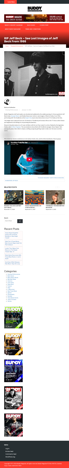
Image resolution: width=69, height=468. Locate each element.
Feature (10, 286)
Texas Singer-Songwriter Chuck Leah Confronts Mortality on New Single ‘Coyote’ (11, 235)
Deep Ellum (11, 284)
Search (6, 218)
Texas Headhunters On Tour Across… (12, 206)
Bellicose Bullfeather (9, 107)
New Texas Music (12, 291)
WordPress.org (10, 457)
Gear (9, 287)
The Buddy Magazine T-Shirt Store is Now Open (51, 177)
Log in (7, 448)
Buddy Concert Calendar (13, 25)
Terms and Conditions (33, 29)
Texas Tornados (12, 299)
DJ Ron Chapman (16, 127)
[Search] (20, 221)
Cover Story (44, 25)
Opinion (10, 293)
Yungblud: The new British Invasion (34, 206)
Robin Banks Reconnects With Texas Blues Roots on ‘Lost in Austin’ (13, 256)
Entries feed (9, 451)
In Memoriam (11, 289)
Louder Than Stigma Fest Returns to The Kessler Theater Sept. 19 (12, 249)
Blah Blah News (12, 279)
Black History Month (13, 277)
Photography (11, 294)
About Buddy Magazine (13, 29)
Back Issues (31, 25)
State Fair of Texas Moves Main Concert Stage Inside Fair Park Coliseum (13, 243)
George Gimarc (15, 116)
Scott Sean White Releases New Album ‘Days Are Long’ (12, 263)
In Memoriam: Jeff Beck (11, 180)
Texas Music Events (13, 298)
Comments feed (10, 454)
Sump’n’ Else (28, 118)
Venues (10, 301)
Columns (10, 281)
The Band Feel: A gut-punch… (53, 206)
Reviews (10, 296)
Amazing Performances (11, 110)
